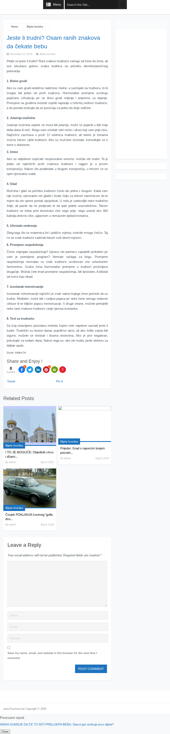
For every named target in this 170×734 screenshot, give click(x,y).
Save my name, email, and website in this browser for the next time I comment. (52, 655)
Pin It (59, 381)
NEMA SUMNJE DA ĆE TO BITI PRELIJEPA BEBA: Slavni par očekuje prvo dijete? (57, 724)
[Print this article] (54, 369)
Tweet (11, 381)
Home (14, 26)
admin (12, 462)
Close (5, 731)
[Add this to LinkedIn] (38, 369)
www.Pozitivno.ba (13, 708)
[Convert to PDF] (62, 369)
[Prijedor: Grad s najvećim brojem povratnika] (84, 424)
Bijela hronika (35, 26)
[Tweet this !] (30, 369)
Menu (57, 4)
